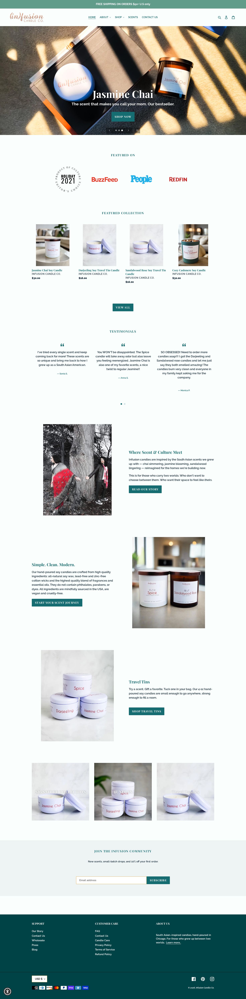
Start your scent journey (57, 602)
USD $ (38, 978)
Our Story (37, 931)
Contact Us (38, 935)
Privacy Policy (103, 945)
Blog (34, 949)
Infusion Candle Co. (205, 988)
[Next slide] (128, 130)
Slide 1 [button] (121, 404)
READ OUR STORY (145, 489)
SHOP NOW (123, 116)
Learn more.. (173, 942)
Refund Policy (103, 954)
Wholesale (38, 940)
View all (123, 307)
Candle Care (102, 940)
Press (35, 945)
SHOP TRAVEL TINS (146, 711)
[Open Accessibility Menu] (7, 991)
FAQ (97, 931)
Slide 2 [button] (124, 404)
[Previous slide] (109, 130)
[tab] (121, 404)
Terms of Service (105, 949)
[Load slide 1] (116, 131)
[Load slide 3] (122, 131)
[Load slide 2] (119, 131)
